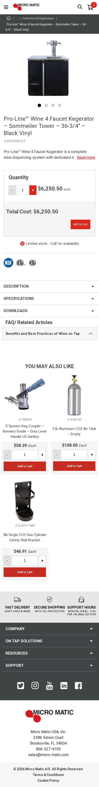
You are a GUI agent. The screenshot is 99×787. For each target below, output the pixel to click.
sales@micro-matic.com (48, 755)
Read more (86, 157)
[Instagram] (35, 688)
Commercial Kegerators (38, 18)
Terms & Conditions (48, 775)
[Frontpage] (8, 19)
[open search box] (80, 7)
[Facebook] (78, 688)
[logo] (26, 7)
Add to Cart (80, 224)
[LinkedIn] (64, 688)
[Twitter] (20, 688)
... (16, 18)
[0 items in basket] (90, 7)
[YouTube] (49, 689)
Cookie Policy (48, 780)
